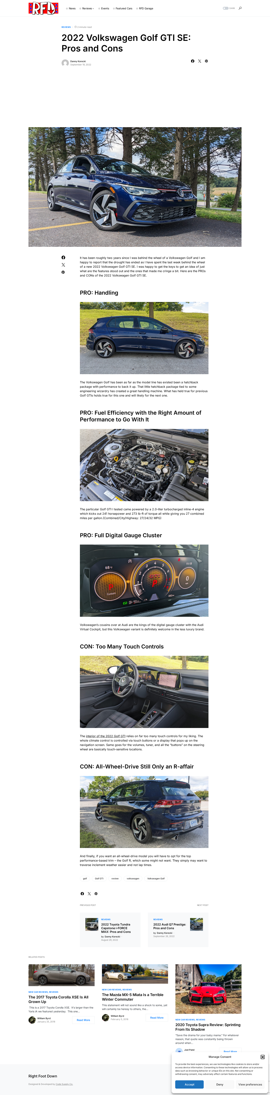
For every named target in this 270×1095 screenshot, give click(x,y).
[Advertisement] (135, 99)
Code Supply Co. (64, 1084)
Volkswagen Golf (156, 878)
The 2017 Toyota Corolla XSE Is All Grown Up (58, 999)
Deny (219, 1084)
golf (85, 878)
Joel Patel (189, 1049)
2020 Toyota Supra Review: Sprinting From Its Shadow (208, 1027)
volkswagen (133, 878)
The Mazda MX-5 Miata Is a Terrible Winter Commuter (132, 997)
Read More (83, 1020)
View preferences (250, 1084)
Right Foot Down (42, 1076)
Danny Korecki (78, 61)
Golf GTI (99, 878)
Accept (189, 1084)
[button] (262, 1057)
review (115, 878)
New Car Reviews (38, 992)
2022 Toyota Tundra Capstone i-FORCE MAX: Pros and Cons (116, 928)
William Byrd (44, 1018)
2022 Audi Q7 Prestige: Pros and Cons (169, 926)
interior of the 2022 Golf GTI (105, 736)
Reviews (66, 27)
